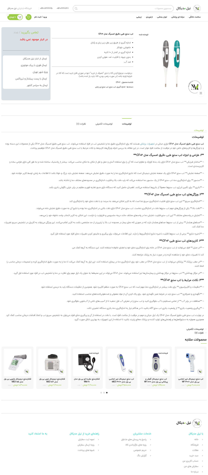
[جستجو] (76, 8)
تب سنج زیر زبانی (101, 87)
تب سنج (112, 87)
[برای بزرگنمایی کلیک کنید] (200, 93)
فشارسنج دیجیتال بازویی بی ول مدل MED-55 (17, 380)
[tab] (126, 124)
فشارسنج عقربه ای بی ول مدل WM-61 (87, 380)
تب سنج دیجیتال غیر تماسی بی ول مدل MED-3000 (121, 380)
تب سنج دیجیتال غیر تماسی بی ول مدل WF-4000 (190, 380)
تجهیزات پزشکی (147, 143)
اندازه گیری (121, 87)
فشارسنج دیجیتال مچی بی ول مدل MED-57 (52, 380)
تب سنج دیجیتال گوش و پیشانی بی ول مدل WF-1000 (156, 380)
